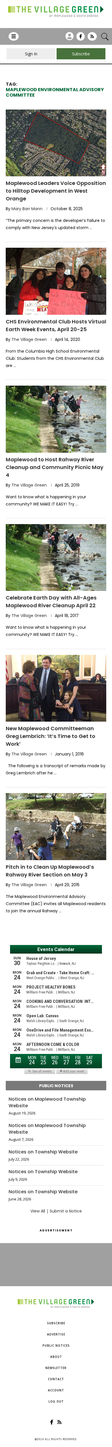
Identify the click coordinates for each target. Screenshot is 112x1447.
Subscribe (56, 1323)
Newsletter (56, 1368)
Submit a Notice (66, 1211)
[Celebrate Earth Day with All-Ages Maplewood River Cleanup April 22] (56, 557)
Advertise (56, 1334)
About (56, 1357)
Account (56, 1390)
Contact (56, 1379)
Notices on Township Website (43, 1152)
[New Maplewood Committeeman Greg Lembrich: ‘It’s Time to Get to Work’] (56, 688)
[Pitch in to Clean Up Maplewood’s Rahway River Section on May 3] (56, 826)
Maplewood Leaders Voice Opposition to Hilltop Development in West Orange (56, 190)
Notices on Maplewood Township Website (47, 1102)
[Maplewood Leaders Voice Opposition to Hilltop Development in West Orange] (56, 143)
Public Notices (56, 1345)
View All (37, 1211)
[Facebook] (80, 38)
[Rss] (92, 38)
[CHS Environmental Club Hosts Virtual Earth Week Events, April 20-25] (56, 281)
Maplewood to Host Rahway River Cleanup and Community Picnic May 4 (54, 467)
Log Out (56, 1401)
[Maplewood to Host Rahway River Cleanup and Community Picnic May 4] (56, 419)
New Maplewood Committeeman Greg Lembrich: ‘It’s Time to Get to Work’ (50, 736)
